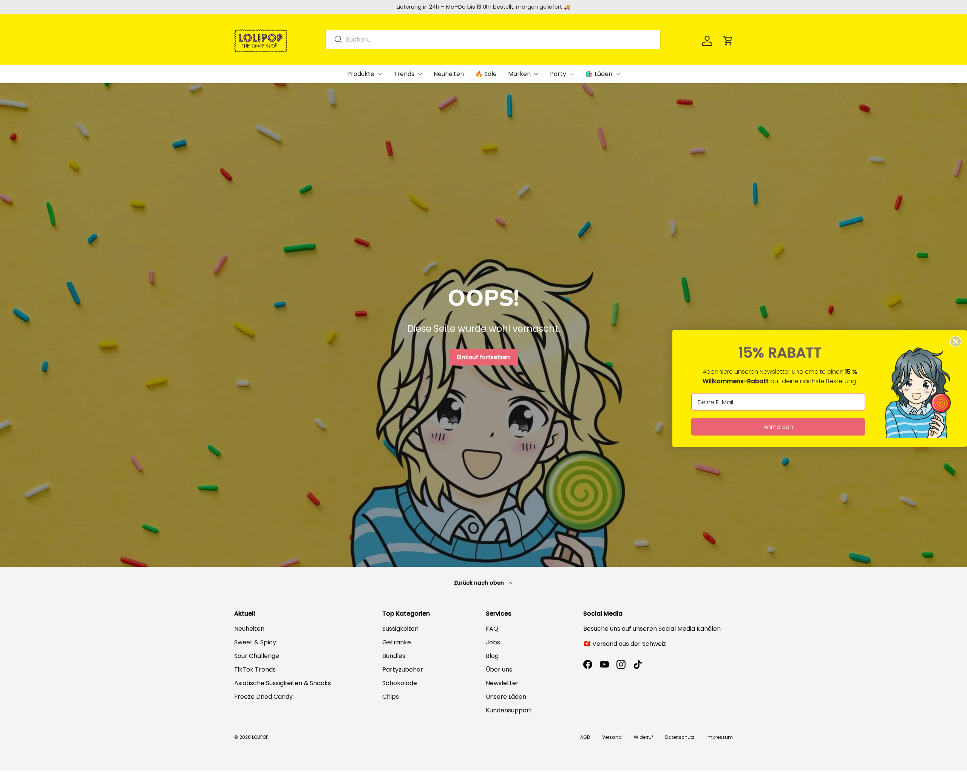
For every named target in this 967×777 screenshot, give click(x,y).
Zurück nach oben (479, 583)
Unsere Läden (506, 696)
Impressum (719, 737)
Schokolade (399, 683)
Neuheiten (449, 74)
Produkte (360, 74)
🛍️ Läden (598, 74)
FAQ (492, 628)
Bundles (393, 656)
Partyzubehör (402, 669)
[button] (728, 41)
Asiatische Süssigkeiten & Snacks (282, 683)
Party (558, 74)
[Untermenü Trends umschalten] (419, 74)
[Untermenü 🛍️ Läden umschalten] (617, 74)
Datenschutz (679, 737)
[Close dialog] (955, 341)
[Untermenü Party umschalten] (571, 74)
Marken (519, 74)
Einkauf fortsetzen (483, 357)
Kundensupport (509, 710)
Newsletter (502, 683)
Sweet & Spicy (255, 642)
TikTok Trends (255, 669)
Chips (390, 696)
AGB (585, 737)
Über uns (499, 669)
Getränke (396, 642)
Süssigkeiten (400, 628)
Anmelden (778, 427)
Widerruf (643, 737)
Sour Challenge (256, 656)
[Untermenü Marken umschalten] (536, 74)
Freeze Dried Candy (263, 696)
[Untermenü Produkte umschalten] (379, 74)
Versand (612, 737)
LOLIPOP (260, 737)
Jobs (493, 642)
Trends (404, 74)
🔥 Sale (486, 74)
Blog (492, 656)
